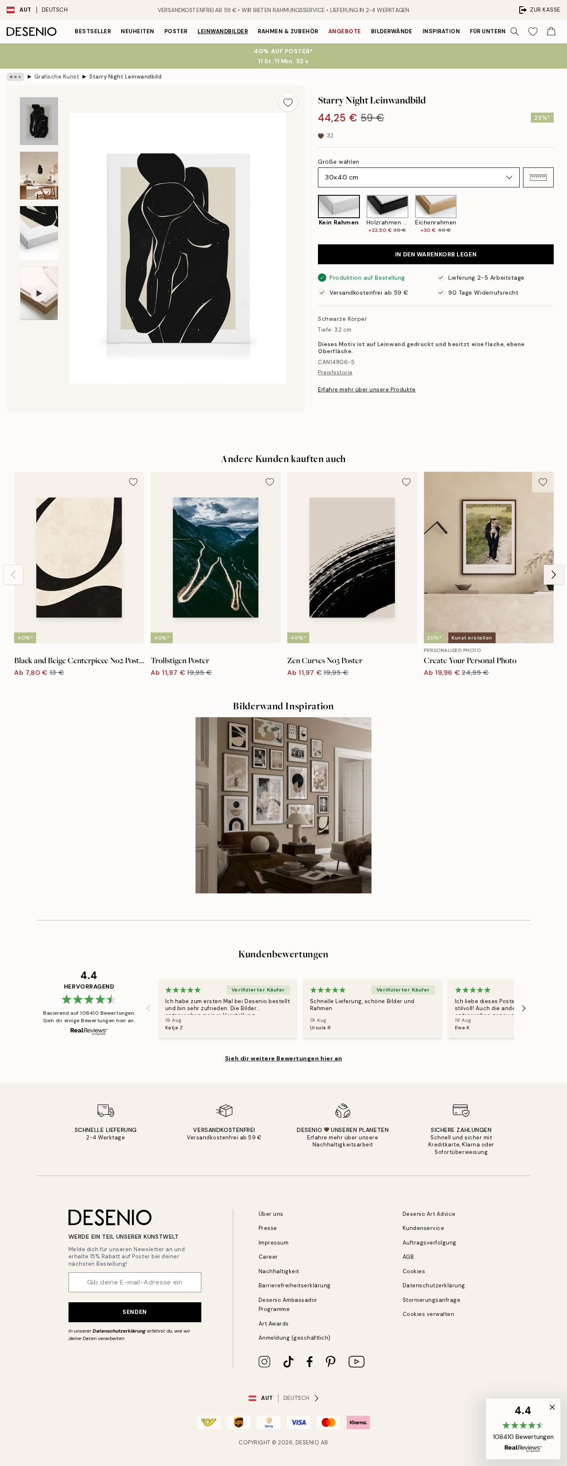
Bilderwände (392, 31)
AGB (408, 1256)
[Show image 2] (39, 175)
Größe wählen (338, 161)
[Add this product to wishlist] (288, 102)
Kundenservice (424, 1228)
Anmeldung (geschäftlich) (295, 1337)
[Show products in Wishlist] (533, 32)
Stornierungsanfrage (432, 1300)
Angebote (344, 31)
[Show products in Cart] (551, 32)
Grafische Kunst (56, 76)
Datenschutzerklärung (119, 1331)
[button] (538, 177)
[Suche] (515, 31)
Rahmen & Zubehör (288, 31)
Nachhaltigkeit (279, 1271)
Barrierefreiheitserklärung (295, 1285)
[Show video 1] (39, 293)
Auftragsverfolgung (430, 1242)
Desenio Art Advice (429, 1214)
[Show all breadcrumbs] (15, 77)
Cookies (414, 1271)
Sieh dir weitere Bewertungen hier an (283, 1058)
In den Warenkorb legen (436, 254)
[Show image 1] (39, 121)
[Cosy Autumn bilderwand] (283, 805)
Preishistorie (335, 372)
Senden (134, 1312)
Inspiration (441, 31)
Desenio (308, 1442)
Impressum (274, 1242)
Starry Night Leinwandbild (125, 76)
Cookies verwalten (429, 1314)
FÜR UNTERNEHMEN (498, 31)
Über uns (271, 1214)
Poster (176, 31)
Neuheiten (137, 31)
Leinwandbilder (223, 31)
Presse (268, 1228)
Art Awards (274, 1323)
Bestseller (93, 31)
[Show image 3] (39, 233)
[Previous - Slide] (311, 214)
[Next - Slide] (560, 214)
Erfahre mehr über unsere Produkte (366, 389)
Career (268, 1256)
